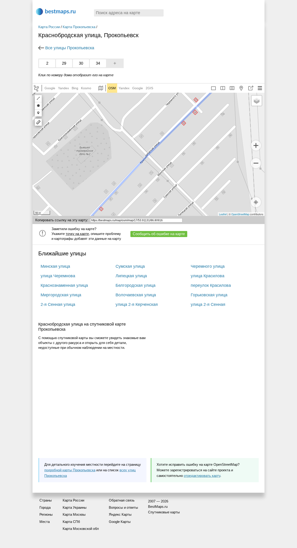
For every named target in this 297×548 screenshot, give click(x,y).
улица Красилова (207, 276)
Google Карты (120, 522)
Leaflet (223, 214)
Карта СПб (71, 522)
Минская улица (55, 266)
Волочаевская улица (136, 295)
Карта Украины (75, 507)
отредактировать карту (202, 476)
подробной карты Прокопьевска (69, 470)
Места (44, 522)
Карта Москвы (74, 514)
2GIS (149, 88)
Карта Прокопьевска (79, 27)
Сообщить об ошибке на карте (159, 234)
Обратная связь (122, 500)
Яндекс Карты (120, 514)
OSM (112, 88)
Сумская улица (130, 266)
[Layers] (257, 101)
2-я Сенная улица (58, 304)
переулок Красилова (211, 285)
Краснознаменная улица (64, 285)
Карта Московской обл (81, 529)
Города (45, 507)
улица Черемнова (58, 276)
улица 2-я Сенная (208, 304)
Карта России (49, 27)
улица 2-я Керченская (137, 304)
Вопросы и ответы (123, 507)
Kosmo (86, 88)
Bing (75, 88)
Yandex (63, 88)
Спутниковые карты (164, 512)
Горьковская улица (209, 295)
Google (50, 88)
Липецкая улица (131, 276)
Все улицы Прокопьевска (69, 48)
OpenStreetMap (240, 214)
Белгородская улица (135, 285)
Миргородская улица (61, 295)
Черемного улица (208, 266)
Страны (45, 500)
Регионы (46, 514)
